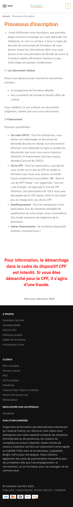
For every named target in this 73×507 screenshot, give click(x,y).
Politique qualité (12, 335)
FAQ (5, 375)
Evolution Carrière (13, 320)
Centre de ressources (15, 394)
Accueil (6, 16)
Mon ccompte (11, 365)
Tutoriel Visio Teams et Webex (21, 390)
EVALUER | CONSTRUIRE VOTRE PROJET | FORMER (34, 490)
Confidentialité (11, 325)
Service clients (11, 370)
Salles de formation (14, 339)
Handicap (8, 385)
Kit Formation (11, 380)
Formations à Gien (13, 344)
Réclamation (10, 399)
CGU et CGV (9, 330)
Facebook (8, 413)
